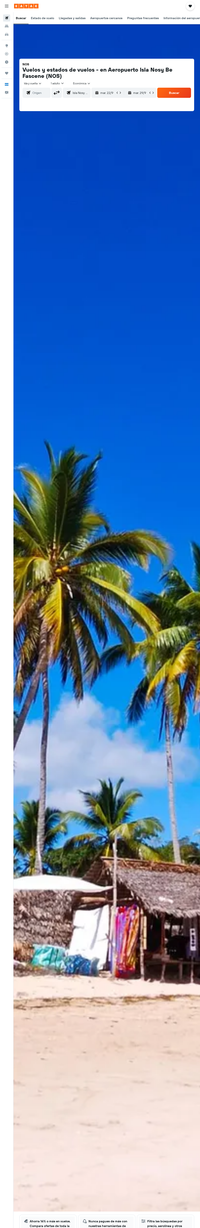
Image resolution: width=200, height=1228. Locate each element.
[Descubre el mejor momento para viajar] (7, 62)
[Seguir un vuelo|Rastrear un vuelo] (7, 54)
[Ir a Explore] (7, 46)
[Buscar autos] (7, 34)
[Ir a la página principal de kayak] (26, 6)
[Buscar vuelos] (7, 18)
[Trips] (7, 73)
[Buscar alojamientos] (7, 26)
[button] (6, 6)
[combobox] (81, 83)
